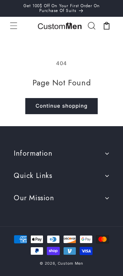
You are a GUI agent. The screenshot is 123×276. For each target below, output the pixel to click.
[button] (13, 25)
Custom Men (70, 263)
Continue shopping (61, 106)
